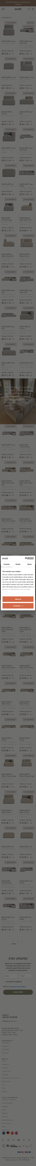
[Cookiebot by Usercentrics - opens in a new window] (25, 558)
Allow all (18, 599)
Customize (17, 606)
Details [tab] (18, 564)
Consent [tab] (7, 564)
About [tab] (29, 564)
